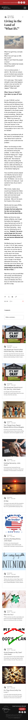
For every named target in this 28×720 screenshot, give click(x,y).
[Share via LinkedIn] (12, 296)
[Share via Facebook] (5, 296)
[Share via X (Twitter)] (8, 296)
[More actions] (23, 17)
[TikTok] (24, 2)
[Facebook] (19, 2)
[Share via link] (16, 296)
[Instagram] (21, 2)
